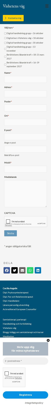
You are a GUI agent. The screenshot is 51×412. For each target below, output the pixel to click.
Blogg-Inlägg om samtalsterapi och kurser (23, 332)
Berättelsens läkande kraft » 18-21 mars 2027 (25, 56)
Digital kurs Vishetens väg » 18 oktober (25, 38)
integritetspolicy (34, 403)
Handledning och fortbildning (17, 323)
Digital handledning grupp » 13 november (21, 48)
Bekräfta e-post (11, 155)
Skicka (10, 233)
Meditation (8, 336)
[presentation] (25, 221)
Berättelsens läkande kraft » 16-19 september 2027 (23, 64)
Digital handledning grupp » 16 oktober (25, 33)
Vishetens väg (9, 328)
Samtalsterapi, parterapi (14, 319)
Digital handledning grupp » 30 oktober (25, 42)
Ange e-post (10, 142)
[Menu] (47, 6)
